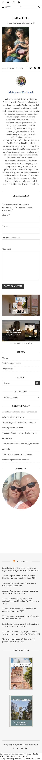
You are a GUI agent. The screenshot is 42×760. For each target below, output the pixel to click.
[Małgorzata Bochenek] (21, 86)
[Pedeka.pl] (8, 7)
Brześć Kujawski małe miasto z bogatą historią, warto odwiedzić (18, 576)
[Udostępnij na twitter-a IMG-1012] (31, 68)
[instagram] (13, 2)
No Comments (28, 23)
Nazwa (6, 215)
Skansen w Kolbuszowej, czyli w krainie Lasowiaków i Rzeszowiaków (19, 632)
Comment (6, 249)
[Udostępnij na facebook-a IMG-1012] (27, 68)
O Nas (5, 358)
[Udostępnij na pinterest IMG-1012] (35, 68)
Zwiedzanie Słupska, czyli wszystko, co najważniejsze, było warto (19, 569)
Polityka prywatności (11, 363)
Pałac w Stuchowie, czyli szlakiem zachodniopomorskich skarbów (17, 599)
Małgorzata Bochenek (14, 68)
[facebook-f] (3, 2)
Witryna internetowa (11, 237)
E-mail (6, 226)
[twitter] (8, 2)
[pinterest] (19, 2)
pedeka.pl (23, 561)
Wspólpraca (7, 368)
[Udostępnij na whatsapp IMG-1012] (39, 68)
